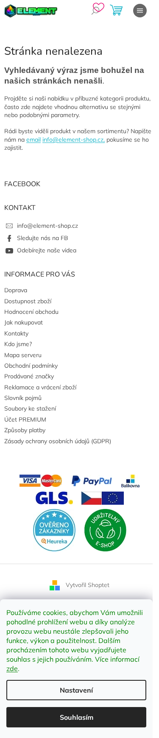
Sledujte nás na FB (42, 238)
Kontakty (16, 333)
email (33, 139)
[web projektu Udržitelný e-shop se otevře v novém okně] (105, 529)
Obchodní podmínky (31, 365)
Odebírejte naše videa (46, 250)
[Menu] (139, 10)
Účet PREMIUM (25, 419)
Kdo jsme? (18, 344)
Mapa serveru (23, 355)
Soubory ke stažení (30, 408)
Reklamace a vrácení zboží (40, 387)
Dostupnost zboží (27, 301)
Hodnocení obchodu (31, 312)
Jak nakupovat (23, 322)
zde (12, 668)
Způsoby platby (24, 430)
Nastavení (76, 690)
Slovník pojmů (23, 398)
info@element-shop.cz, (73, 139)
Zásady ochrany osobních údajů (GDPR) (57, 441)
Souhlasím (76, 717)
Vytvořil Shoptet (87, 584)
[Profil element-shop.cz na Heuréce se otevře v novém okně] (54, 529)
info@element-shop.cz (47, 225)
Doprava (15, 290)
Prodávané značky (29, 376)
